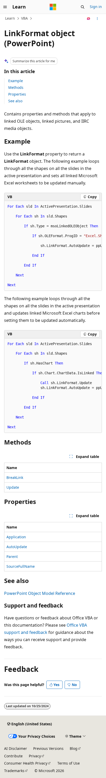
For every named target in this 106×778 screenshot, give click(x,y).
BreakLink (14, 477)
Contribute (13, 755)
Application (16, 536)
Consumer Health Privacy (25, 763)
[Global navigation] (5, 7)
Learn (10, 18)
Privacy (35, 755)
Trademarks (14, 770)
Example (15, 80)
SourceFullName (20, 566)
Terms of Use (68, 763)
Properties (17, 94)
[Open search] (82, 7)
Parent (12, 556)
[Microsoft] (53, 7)
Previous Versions (48, 748)
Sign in (96, 6)
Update (12, 487)
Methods (15, 87)
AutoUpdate (16, 546)
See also (15, 100)
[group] (53, 246)
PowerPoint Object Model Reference (39, 593)
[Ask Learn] (88, 18)
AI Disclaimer (15, 748)
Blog (73, 748)
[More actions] (97, 18)
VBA (24, 18)
